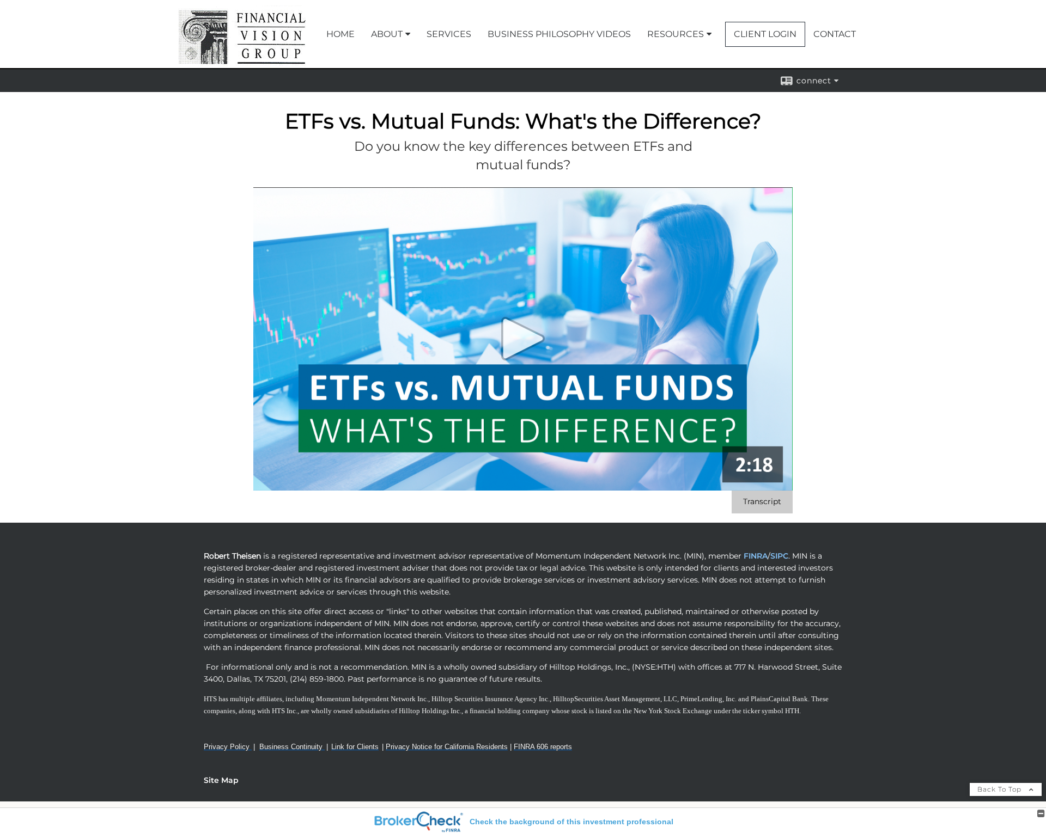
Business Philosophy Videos (559, 34)
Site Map (221, 780)
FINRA (754, 556)
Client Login (765, 34)
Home (340, 34)
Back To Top (1000, 789)
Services (449, 34)
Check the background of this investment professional (571, 821)
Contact (834, 34)
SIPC (779, 556)
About (387, 34)
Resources (675, 34)
